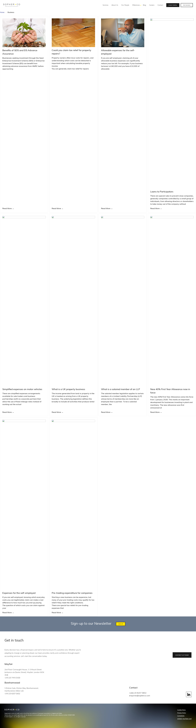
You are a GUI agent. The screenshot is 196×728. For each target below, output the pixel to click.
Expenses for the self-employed (19, 593)
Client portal (173, 5)
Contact (160, 5)
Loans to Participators (161, 192)
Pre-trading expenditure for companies (72, 593)
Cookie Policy (181, 710)
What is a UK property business (68, 389)
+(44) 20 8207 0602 (12, 693)
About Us (114, 5)
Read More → (8, 209)
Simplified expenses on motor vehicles (22, 389)
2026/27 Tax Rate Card (184, 718)
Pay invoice (186, 5)
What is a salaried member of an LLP (120, 389)
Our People (125, 5)
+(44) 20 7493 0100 (12, 677)
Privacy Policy (181, 713)
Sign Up (120, 624)
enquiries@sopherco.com (139, 696)
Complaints (180, 716)
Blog (144, 5)
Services (105, 5)
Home (2, 12)
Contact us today (182, 655)
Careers (151, 5)
